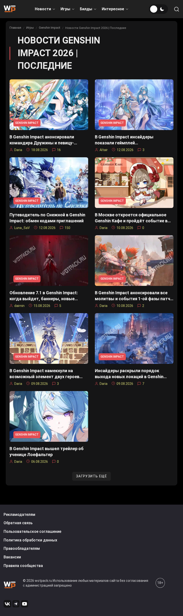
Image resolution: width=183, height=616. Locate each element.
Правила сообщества (23, 565)
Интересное (113, 9)
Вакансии (12, 557)
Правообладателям (22, 548)
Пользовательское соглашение (32, 531)
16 (59, 150)
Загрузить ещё (91, 476)
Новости (43, 9)
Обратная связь (18, 523)
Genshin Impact (49, 27)
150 (67, 228)
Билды (86, 9)
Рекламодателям (19, 514)
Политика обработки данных (30, 540)
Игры (65, 9)
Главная (15, 27)
